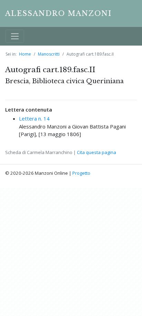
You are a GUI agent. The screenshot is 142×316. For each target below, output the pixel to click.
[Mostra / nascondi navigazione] (15, 36)
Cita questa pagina (96, 152)
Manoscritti (49, 54)
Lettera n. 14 (34, 118)
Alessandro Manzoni (58, 13)
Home (25, 54)
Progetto (81, 173)
